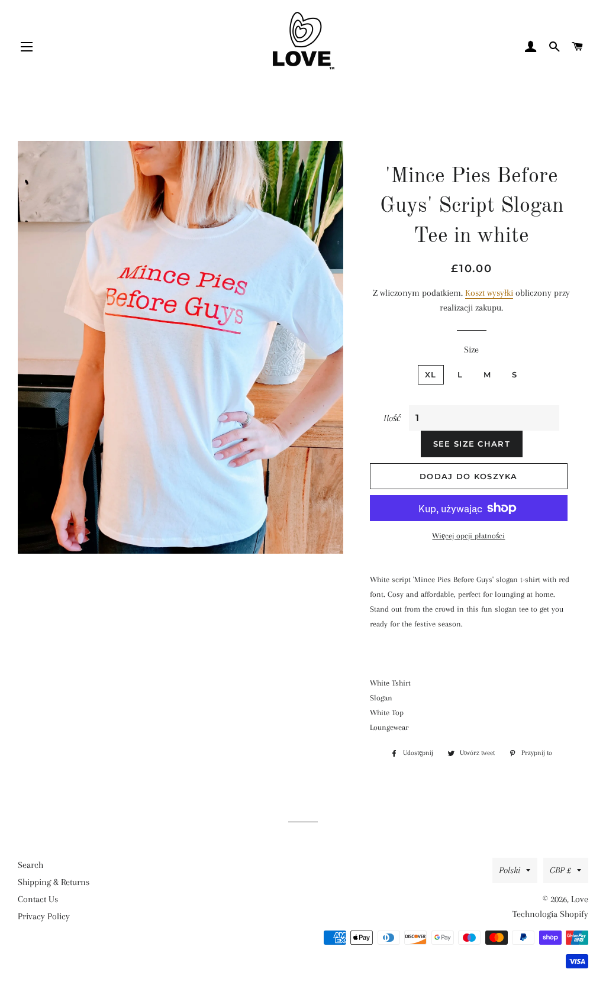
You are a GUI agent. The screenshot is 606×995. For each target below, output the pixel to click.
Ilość (392, 418)
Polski (509, 870)
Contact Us (38, 899)
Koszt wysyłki (489, 292)
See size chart (471, 443)
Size (471, 349)
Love (579, 899)
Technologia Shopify (550, 914)
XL (431, 374)
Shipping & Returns (53, 882)
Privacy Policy (44, 916)
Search (30, 865)
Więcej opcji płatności (468, 535)
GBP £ (560, 870)
